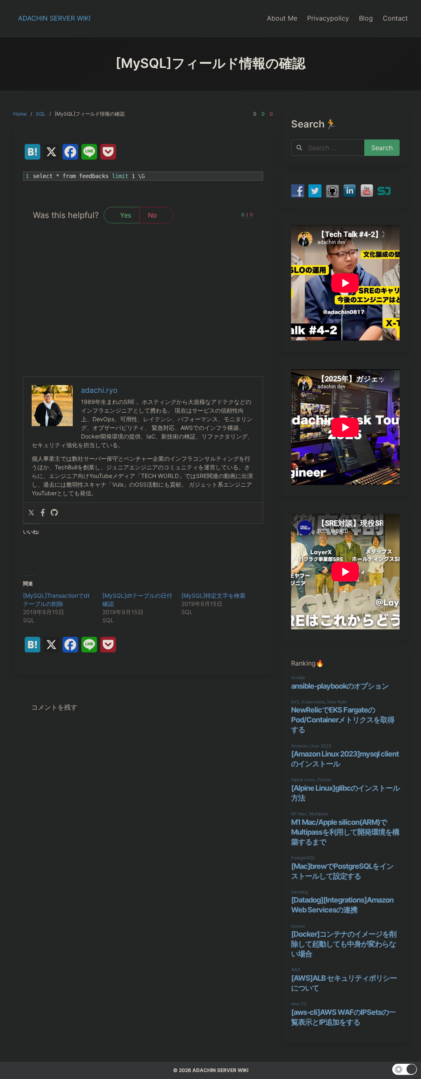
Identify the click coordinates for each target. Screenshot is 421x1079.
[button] (404, 1069)
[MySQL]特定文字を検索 (213, 595)
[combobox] (328, 147)
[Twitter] (31, 513)
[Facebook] (42, 513)
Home (20, 114)
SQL (41, 114)
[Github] (54, 513)
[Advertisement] (143, 314)
